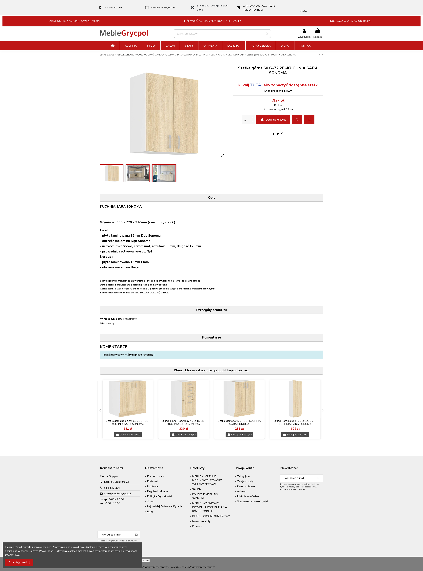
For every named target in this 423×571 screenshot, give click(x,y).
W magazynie (108, 319)
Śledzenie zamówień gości (252, 501)
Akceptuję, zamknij (19, 562)
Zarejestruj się (245, 481)
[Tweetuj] (278, 134)
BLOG (303, 11)
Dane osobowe (246, 486)
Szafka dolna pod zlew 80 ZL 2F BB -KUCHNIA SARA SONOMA (128, 422)
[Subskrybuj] (319, 478)
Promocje (197, 526)
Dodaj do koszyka (276, 120)
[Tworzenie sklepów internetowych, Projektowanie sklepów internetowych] (169, 567)
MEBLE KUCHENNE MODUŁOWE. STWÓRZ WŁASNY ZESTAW (207, 480)
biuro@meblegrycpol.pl (163, 7)
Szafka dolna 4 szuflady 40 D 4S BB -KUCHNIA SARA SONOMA (184, 422)
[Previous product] (320, 54)
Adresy (241, 491)
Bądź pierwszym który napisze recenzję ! (128, 355)
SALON (196, 489)
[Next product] (322, 54)
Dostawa (152, 486)
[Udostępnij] (273, 134)
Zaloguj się (243, 476)
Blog (150, 511)
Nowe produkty (201, 521)
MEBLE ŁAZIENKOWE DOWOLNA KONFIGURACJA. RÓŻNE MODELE (210, 507)
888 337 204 (112, 488)
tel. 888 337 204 (114, 7)
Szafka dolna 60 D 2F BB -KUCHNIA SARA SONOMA (239, 422)
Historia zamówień (248, 496)
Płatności (152, 481)
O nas (150, 501)
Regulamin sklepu (157, 491)
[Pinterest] (282, 134)
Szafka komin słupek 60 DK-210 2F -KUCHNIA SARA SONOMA (295, 422)
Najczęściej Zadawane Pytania (164, 506)
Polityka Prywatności (159, 496)
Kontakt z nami (155, 476)
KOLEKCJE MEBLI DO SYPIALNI (205, 496)
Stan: (103, 323)
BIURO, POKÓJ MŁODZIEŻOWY (211, 516)
